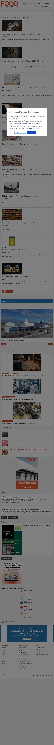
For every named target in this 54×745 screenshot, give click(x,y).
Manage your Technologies (20, 132)
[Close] (44, 109)
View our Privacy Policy (32, 128)
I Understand (31, 132)
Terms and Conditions (24, 123)
